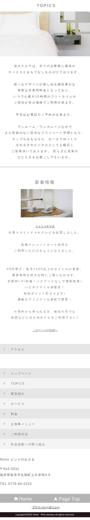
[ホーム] (22, 498)
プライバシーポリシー (46, 507)
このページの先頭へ (45, 330)
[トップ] (67, 498)
